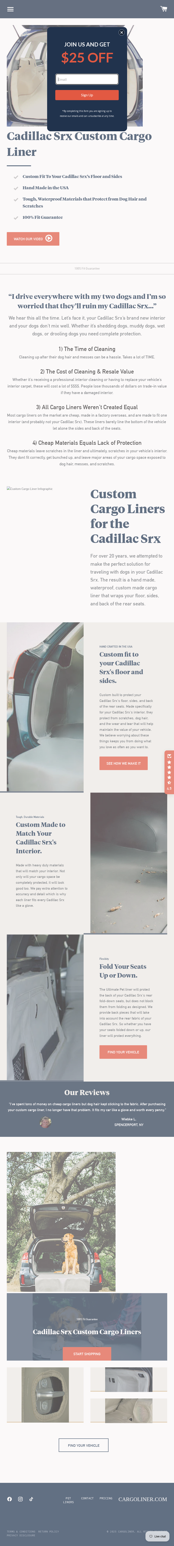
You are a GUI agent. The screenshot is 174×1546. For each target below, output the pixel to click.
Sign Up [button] (87, 95)
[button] (121, 32)
